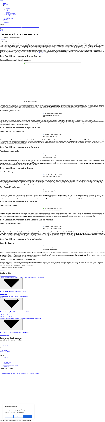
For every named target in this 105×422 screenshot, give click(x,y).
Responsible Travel (7, 362)
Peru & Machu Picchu (11, 14)
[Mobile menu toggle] (0, 28)
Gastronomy (23, 318)
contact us (2, 270)
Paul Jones (2, 39)
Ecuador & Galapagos (11, 13)
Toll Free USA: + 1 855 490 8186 (8, 27)
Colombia (8, 12)
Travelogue (5, 19)
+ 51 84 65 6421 (4, 350)
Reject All (18, 416)
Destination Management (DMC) (10, 365)
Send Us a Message (34, 27)
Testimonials (5, 22)
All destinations (9, 6)
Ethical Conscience (7, 363)
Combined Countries (10, 18)
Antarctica (8, 17)
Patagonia (8, 15)
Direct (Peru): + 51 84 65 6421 (23, 27)
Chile (7, 10)
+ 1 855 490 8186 (4, 345)
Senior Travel (42, 277)
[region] (18, 411)
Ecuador (16, 277)
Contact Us (5, 21)
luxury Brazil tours (40, 52)
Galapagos (20, 277)
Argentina (8, 8)
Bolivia (6, 277)
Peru (37, 277)
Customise (9, 416)
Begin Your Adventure (5, 351)
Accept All (28, 416)
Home (4, 3)
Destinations (5, 4)
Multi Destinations (27, 277)
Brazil (7, 9)
